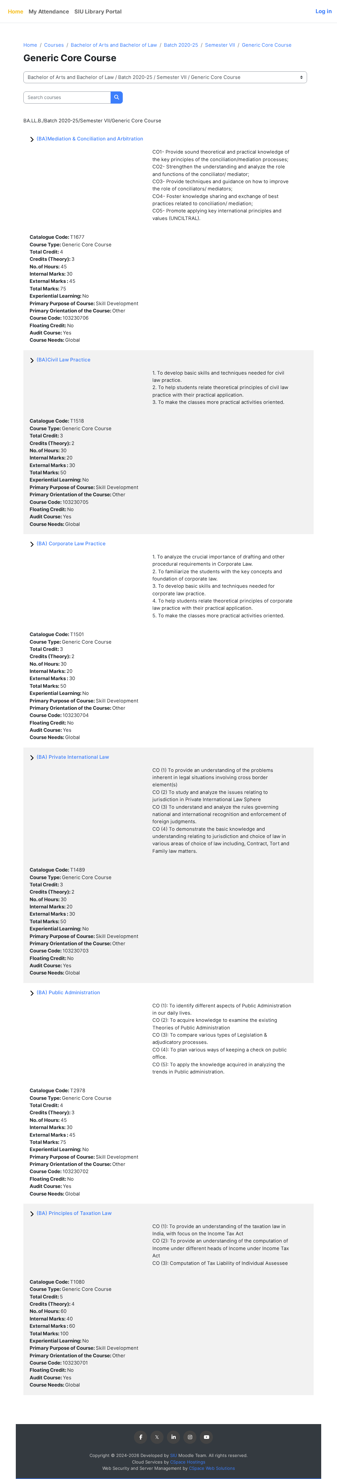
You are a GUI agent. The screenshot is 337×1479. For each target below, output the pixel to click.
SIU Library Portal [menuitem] (98, 11)
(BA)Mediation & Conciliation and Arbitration (90, 139)
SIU (173, 1455)
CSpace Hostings (187, 1462)
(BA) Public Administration (68, 992)
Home (30, 45)
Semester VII (220, 45)
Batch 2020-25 (181, 45)
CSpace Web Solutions (212, 1468)
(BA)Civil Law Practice (64, 360)
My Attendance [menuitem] (49, 11)
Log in (324, 11)
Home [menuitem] (15, 11)
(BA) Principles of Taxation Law (74, 1213)
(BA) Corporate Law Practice (71, 543)
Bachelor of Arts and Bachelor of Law (114, 45)
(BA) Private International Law (73, 757)
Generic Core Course (267, 45)
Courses (54, 45)
